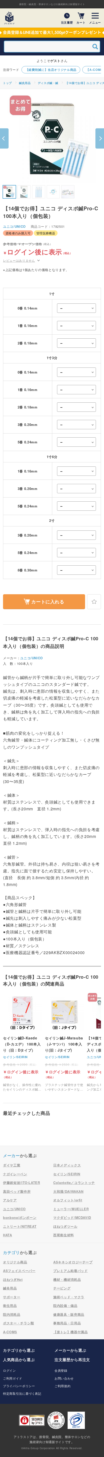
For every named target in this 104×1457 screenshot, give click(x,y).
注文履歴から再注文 (72, 1359)
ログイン (9, 1370)
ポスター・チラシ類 (18, 1323)
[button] (4, 138)
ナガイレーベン (15, 1174)
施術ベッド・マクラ (68, 1297)
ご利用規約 (62, 1386)
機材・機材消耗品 (67, 1279)
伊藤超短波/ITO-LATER (21, 1182)
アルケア (10, 1200)
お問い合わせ (64, 1378)
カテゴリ (11, 1252)
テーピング (61, 1288)
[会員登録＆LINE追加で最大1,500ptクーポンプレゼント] (52, 33)
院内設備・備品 (65, 1305)
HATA (7, 1235)
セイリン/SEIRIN (15, 1057)
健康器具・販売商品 (68, 1314)
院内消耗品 (11, 1314)
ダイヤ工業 (11, 1165)
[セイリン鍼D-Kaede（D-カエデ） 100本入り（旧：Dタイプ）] (22, 1042)
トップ (7, 83)
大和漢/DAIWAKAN (68, 1191)
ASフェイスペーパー (19, 1270)
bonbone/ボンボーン (19, 1217)
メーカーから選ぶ (70, 1350)
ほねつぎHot (13, 1279)
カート (80, 22)
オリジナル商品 (15, 1262)
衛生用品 (10, 1305)
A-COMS (10, 1331)
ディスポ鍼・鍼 (48, 83)
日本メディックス (67, 1165)
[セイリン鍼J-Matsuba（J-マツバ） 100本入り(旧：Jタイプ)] (64, 1042)
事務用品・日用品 (67, 1323)
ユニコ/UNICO (14, 226)
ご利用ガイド (12, 1378)
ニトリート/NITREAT (19, 1226)
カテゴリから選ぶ (19, 1350)
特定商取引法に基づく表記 (22, 1393)
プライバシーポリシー (19, 1386)
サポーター (11, 1297)
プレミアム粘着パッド (70, 1270)
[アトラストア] (9, 18)
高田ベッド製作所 (17, 1191)
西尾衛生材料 (63, 1235)
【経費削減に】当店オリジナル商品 (50, 69)
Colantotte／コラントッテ (74, 1182)
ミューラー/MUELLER (71, 1208)
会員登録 (61, 1370)
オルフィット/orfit (67, 1200)
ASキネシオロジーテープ (73, 1262)
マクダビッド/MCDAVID (72, 1217)
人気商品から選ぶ (19, 1359)
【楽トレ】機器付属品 (70, 1331)
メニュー (95, 22)
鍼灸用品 (25, 83)
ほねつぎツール (65, 1226)
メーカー (11, 1155)
